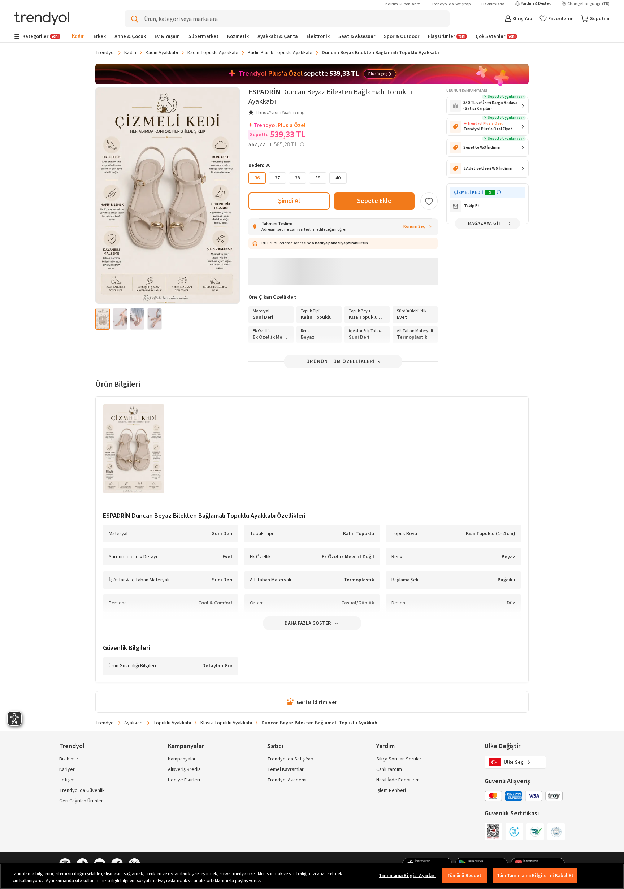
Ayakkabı (134, 723)
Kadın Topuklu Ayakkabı (212, 53)
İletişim (67, 780)
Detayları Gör (217, 666)
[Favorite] (429, 201)
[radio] (277, 178)
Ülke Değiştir (502, 746)
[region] (312, 876)
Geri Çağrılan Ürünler (81, 801)
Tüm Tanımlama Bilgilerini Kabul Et (535, 875)
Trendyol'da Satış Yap (451, 4)
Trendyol (105, 53)
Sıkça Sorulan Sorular (398, 759)
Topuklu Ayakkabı (172, 723)
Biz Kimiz (68, 759)
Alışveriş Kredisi (185, 769)
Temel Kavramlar (285, 769)
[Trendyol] (41, 19)
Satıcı (275, 746)
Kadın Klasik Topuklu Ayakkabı (280, 53)
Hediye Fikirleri (184, 780)
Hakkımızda (492, 4)
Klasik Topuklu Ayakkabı (226, 723)
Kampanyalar (182, 759)
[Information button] (499, 192)
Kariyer (67, 769)
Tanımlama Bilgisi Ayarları (407, 875)
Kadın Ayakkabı (162, 53)
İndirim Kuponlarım (402, 4)
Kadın (130, 53)
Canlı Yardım (389, 769)
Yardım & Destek (536, 3)
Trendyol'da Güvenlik (82, 790)
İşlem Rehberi (391, 790)
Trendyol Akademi (287, 780)
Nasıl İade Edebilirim (398, 780)
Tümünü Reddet (464, 875)
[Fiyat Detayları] (302, 144)
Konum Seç (414, 226)
